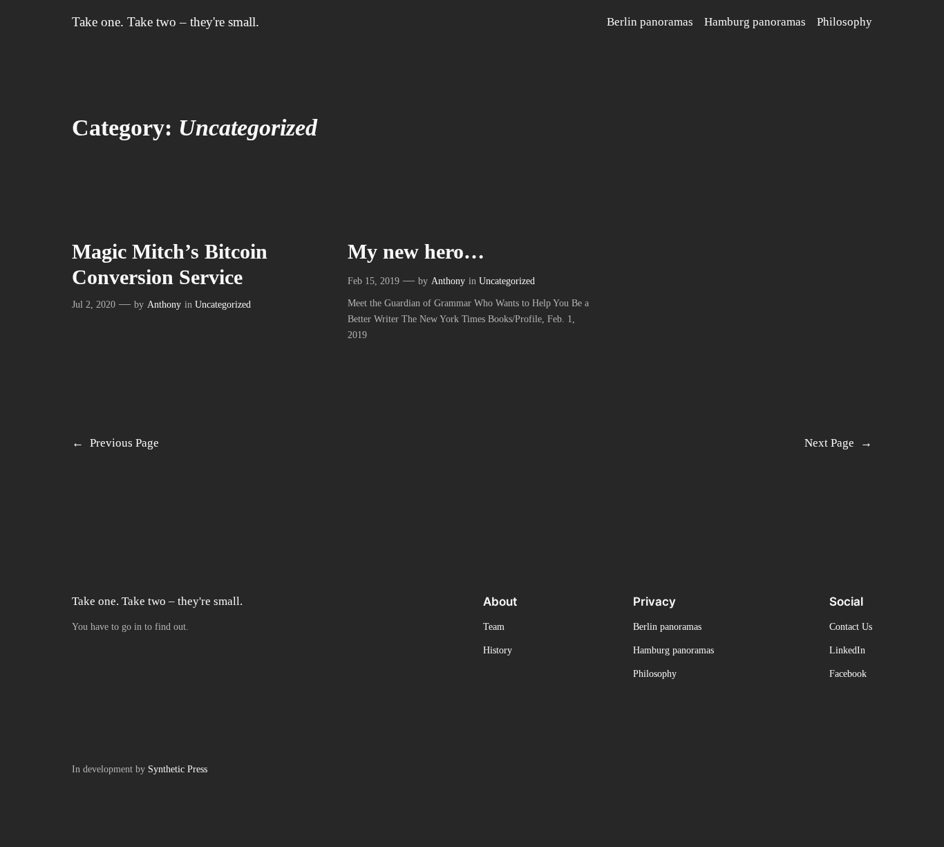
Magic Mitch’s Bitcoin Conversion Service (169, 264)
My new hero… (416, 252)
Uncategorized (223, 304)
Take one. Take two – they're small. (165, 22)
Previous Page (115, 442)
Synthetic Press (177, 768)
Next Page (838, 442)
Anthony (164, 304)
